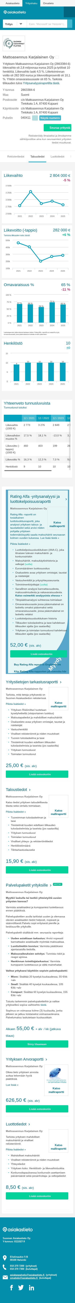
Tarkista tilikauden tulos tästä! (17, 235)
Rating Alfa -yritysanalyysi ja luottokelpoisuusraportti (35, 499)
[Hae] (69, 24)
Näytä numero (50, 118)
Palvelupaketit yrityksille (27, 885)
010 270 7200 (23, 1266)
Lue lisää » (12, 1084)
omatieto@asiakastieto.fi (24, 1278)
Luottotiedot (57, 156)
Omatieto (48, 3)
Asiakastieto (12, 3)
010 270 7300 (24, 1269)
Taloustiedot (37, 156)
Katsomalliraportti (57, 524)
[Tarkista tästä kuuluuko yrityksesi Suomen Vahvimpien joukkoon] (14, 50)
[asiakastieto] (16, 12)
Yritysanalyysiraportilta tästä (41, 83)
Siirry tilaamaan (37, 1044)
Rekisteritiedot (15, 156)
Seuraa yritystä (60, 127)
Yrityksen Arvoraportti (25, 1059)
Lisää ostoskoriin (41, 654)
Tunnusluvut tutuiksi (15, 407)
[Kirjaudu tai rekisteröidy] (59, 11)
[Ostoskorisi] (42, 11)
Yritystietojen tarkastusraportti (32, 682)
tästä (43, 1004)
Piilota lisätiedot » (20, 543)
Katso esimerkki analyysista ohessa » (38, 595)
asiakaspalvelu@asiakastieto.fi (27, 1275)
